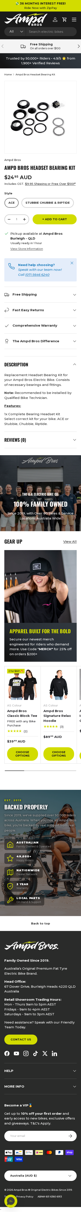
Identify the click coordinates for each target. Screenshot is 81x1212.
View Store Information (26, 248)
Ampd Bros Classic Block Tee (22, 713)
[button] (64, 19)
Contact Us (21, 1039)
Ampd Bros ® (22, 1189)
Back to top (40, 923)
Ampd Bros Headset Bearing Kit (35, 74)
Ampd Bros (12, 160)
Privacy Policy (24, 1196)
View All (70, 541)
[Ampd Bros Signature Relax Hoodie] (58, 684)
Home (8, 74)
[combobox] (40, 31)
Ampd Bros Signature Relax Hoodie (57, 716)
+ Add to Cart (54, 219)
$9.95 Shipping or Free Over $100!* (50, 183)
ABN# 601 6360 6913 (50, 1196)
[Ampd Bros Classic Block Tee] (22, 684)
